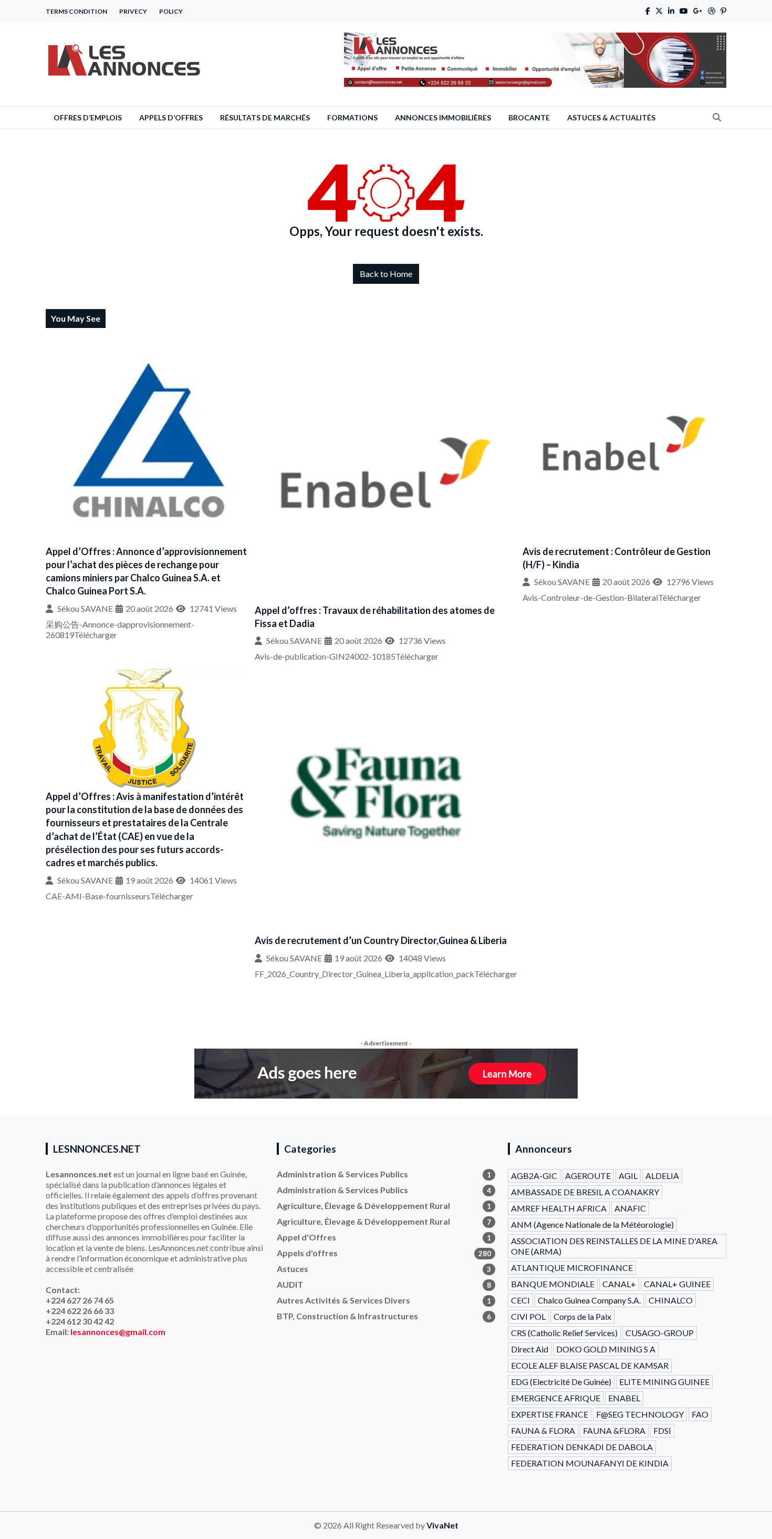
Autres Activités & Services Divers (384, 1300)
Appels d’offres (171, 117)
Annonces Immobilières (443, 117)
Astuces (384, 1269)
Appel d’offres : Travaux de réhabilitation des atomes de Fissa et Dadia (375, 616)
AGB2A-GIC (534, 1176)
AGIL (628, 1176)
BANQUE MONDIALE (552, 1284)
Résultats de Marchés (265, 117)
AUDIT (384, 1284)
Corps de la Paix (582, 1316)
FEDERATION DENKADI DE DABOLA (582, 1447)
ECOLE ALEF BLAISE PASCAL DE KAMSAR (590, 1365)
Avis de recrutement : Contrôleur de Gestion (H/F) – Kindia (617, 558)
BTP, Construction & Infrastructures (384, 1316)
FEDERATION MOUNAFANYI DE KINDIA (590, 1463)
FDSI (662, 1430)
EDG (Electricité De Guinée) (561, 1382)
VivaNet (442, 1525)
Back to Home (386, 274)
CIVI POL (528, 1316)
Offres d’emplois (88, 117)
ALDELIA (662, 1176)
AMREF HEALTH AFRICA (559, 1208)
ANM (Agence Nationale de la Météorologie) (592, 1224)
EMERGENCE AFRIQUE (555, 1398)
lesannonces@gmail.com (117, 1332)
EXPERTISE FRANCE (549, 1414)
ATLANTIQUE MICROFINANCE (572, 1268)
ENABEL (624, 1398)
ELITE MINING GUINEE (664, 1382)
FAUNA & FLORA (543, 1430)
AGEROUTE (588, 1176)
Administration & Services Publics (384, 1174)
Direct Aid (529, 1349)
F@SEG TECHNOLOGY (640, 1414)
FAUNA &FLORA (614, 1430)
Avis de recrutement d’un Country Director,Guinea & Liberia (381, 940)
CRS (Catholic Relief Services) (564, 1333)
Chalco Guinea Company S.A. (589, 1300)
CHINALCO (671, 1300)
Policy (171, 11)
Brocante (529, 117)
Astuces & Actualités (611, 117)
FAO (700, 1414)
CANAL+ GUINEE (677, 1284)
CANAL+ (619, 1284)
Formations (352, 117)
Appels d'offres (384, 1253)
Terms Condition (76, 11)
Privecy (133, 11)
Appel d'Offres (384, 1237)
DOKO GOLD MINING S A (605, 1349)
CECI (520, 1300)
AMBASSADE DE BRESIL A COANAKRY (585, 1192)
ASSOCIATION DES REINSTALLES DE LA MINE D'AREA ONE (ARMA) (614, 1246)
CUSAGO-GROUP (659, 1333)
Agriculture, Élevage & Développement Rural (384, 1205)
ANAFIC (630, 1208)
